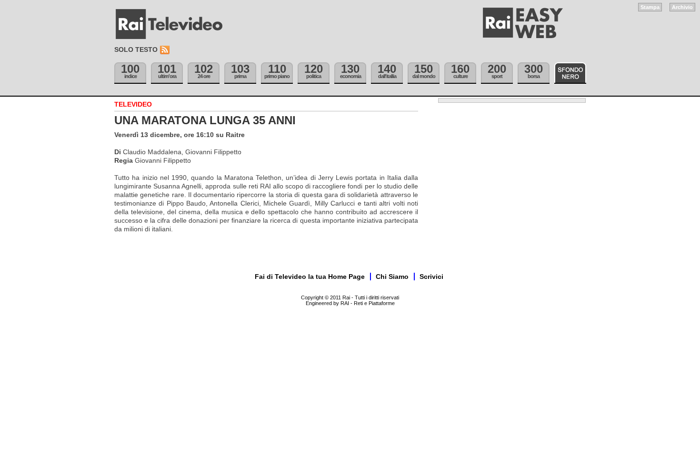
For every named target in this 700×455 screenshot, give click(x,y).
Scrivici (431, 276)
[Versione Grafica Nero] (570, 73)
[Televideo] (173, 24)
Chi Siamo (392, 276)
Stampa (650, 7)
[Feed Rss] (166, 50)
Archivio (682, 7)
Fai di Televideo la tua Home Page (310, 276)
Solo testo (136, 49)
